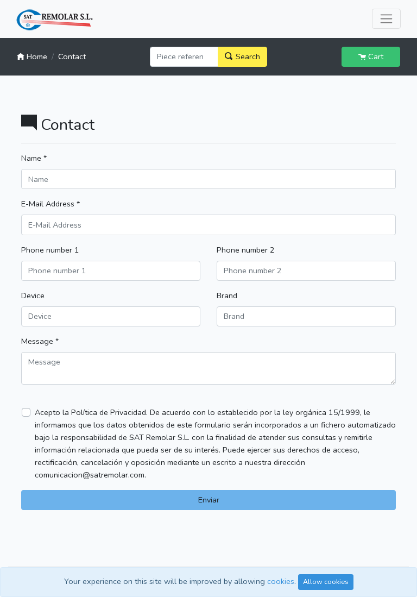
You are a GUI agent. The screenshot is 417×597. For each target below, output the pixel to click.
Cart (374, 56)
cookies (280, 581)
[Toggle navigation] (386, 19)
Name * (34, 158)
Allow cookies (326, 581)
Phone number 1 (50, 249)
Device (33, 295)
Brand (227, 295)
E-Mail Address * (50, 203)
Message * (40, 341)
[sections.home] (54, 20)
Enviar (208, 499)
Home (35, 56)
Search (246, 56)
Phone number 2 (246, 249)
